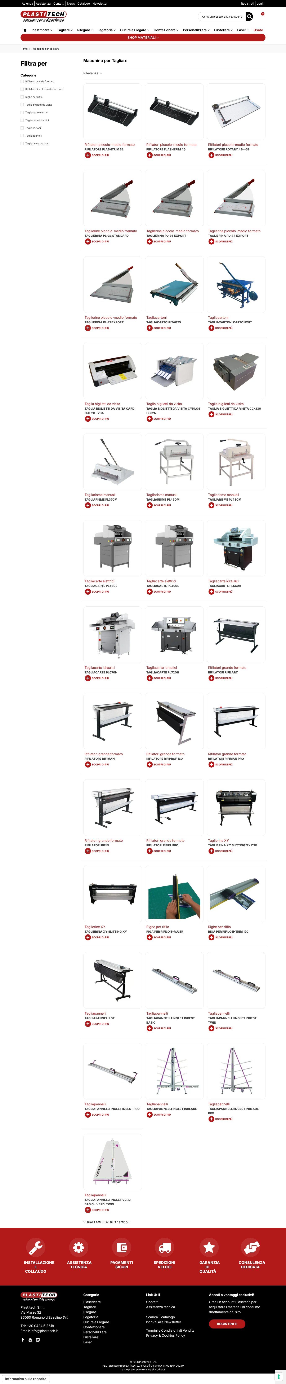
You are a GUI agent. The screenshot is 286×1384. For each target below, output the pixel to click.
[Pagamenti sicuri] (121, 1249)
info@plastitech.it (44, 1331)
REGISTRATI (227, 1324)
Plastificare (40, 30)
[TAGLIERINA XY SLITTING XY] (112, 894)
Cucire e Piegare (133, 30)
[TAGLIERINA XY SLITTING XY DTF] (236, 807)
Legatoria (105, 30)
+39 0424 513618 (40, 1326)
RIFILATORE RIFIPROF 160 (164, 758)
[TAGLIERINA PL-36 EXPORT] (174, 198)
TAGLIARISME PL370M (101, 499)
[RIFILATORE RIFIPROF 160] (174, 721)
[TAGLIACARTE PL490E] (174, 548)
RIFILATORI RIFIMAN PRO (226, 758)
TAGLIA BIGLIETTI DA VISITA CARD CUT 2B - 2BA (109, 411)
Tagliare (63, 30)
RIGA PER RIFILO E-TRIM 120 (228, 931)
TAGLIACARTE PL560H (224, 586)
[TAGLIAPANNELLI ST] (112, 980)
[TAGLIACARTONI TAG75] (174, 284)
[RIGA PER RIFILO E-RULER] (174, 894)
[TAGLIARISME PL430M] (174, 462)
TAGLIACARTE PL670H (101, 672)
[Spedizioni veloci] (164, 1249)
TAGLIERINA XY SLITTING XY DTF (232, 845)
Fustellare (222, 30)
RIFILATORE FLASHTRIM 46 (166, 149)
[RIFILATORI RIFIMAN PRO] (236, 721)
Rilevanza (91, 73)
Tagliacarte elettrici (36, 112)
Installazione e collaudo (39, 1267)
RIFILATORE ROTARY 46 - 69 (228, 149)
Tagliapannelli (33, 135)
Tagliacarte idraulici (37, 120)
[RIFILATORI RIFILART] (236, 634)
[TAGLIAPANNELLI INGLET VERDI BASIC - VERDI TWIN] (112, 1162)
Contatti (152, 1302)
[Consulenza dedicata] (250, 1249)
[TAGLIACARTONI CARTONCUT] (236, 284)
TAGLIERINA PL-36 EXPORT (166, 235)
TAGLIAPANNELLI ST (100, 1018)
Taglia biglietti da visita (38, 104)
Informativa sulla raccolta (25, 1379)
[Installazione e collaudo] (35, 1249)
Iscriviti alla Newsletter (163, 1322)
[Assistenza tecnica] (78, 1249)
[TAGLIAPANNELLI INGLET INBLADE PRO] (236, 1071)
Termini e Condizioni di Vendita (170, 1330)
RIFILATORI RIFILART (223, 672)
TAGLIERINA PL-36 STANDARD (107, 235)
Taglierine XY (218, 840)
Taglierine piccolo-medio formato (111, 231)
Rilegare (83, 30)
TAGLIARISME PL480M (224, 499)
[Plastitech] (44, 16)
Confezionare (164, 30)
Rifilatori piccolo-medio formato (44, 89)
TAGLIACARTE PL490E (162, 586)
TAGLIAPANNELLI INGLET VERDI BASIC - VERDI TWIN (108, 1202)
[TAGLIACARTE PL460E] (112, 548)
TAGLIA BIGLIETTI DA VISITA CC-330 (234, 408)
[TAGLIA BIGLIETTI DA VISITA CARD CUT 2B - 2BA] (112, 371)
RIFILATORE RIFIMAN (100, 758)
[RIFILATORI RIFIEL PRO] (174, 807)
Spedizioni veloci (164, 1264)
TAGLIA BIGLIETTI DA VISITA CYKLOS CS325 (173, 411)
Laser (241, 30)
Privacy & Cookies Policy (165, 1335)
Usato (258, 30)
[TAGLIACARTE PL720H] (174, 634)
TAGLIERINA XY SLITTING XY (106, 931)
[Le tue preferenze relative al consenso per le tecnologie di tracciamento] (279, 1377)
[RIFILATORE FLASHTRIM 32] (112, 111)
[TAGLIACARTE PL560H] (236, 548)
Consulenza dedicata (252, 1264)
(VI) (65, 1317)
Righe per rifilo (34, 96)
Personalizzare (195, 30)
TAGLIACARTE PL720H (162, 672)
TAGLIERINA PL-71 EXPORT (104, 322)
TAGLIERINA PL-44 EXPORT (228, 235)
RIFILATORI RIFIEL (97, 845)
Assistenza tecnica (79, 1264)
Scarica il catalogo (160, 1317)
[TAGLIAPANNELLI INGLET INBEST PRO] (112, 1071)
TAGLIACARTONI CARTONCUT (230, 322)
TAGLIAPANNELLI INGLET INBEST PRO (112, 1109)
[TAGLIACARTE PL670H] (112, 634)
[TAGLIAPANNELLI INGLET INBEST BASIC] (174, 980)
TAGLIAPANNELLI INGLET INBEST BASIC (170, 1020)
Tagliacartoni (33, 127)
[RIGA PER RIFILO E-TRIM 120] (236, 894)
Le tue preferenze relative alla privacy (143, 1369)
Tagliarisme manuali (37, 143)
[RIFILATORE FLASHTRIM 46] (174, 111)
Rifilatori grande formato (39, 81)
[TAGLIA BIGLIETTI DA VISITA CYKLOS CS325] (174, 371)
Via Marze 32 (31, 1312)
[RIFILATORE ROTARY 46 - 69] (236, 111)
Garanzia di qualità (210, 1267)
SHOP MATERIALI (142, 37)
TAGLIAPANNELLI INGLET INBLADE (171, 1109)
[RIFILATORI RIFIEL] (112, 807)
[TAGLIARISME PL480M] (236, 462)
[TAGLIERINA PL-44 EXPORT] (236, 198)
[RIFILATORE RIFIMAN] (112, 721)
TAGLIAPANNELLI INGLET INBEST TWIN (232, 1020)
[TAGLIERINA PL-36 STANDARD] (112, 198)
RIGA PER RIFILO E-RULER (164, 931)
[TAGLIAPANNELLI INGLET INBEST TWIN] (236, 980)
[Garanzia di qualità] (207, 1249)
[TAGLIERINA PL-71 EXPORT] (112, 284)
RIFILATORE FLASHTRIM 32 (104, 149)
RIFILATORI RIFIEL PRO (162, 845)
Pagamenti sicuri (121, 1264)
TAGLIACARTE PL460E (101, 586)
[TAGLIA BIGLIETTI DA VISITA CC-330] (236, 371)
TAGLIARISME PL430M (162, 499)
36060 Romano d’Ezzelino (42, 1317)
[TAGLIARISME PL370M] (112, 462)
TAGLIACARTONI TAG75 (163, 322)
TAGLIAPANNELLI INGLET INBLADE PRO (233, 1111)
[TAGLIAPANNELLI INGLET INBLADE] (174, 1071)
